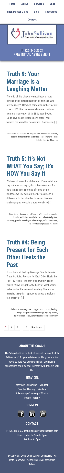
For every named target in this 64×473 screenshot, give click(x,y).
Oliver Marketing (47, 460)
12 (26, 327)
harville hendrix (46, 137)
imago (19, 313)
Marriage (54, 140)
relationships (37, 220)
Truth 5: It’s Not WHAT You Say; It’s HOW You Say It (30, 166)
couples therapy (17, 137)
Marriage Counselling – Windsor (32, 385)
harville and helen (31, 137)
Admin (32, 464)
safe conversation (50, 220)
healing (54, 309)
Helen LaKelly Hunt (49, 217)
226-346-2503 (33, 51)
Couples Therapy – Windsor (32, 389)
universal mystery (50, 316)
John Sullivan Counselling (32, 36)
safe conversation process (38, 224)
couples (54, 134)
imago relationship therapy (33, 313)
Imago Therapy (32, 397)
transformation (37, 316)
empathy (54, 214)
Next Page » (37, 327)
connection (45, 134)
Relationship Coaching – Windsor (32, 393)
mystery (48, 313)
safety (28, 316)
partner (54, 313)
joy (48, 140)
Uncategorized (23, 134)
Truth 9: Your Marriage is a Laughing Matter (27, 81)
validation (54, 224)
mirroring (10, 220)
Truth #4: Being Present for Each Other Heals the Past (27, 253)
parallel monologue (23, 220)
